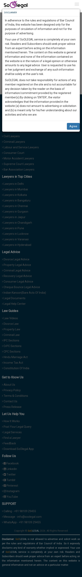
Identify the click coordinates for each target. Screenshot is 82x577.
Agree (73, 126)
